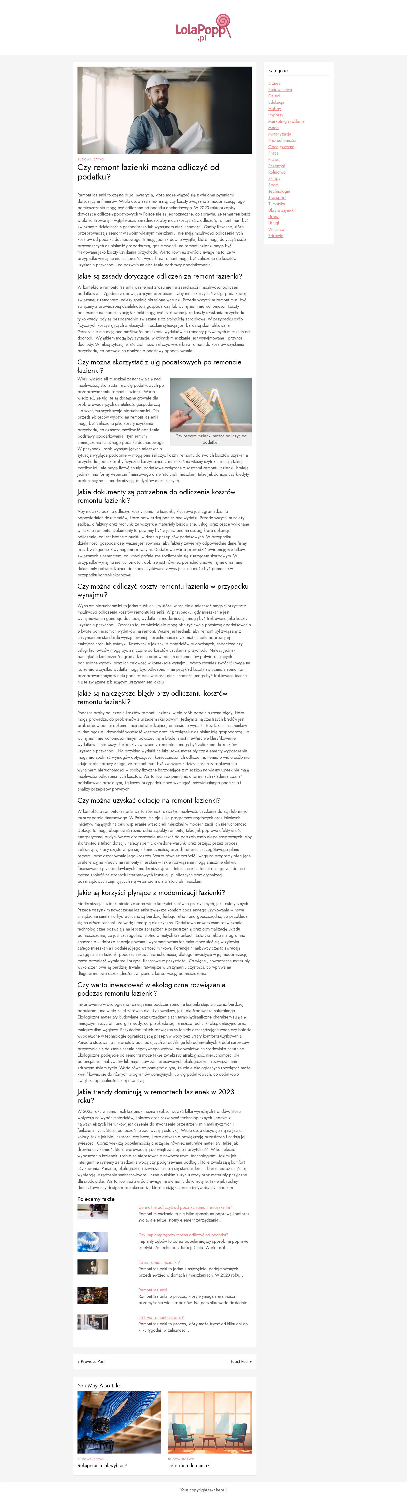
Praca (273, 153)
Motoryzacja (279, 134)
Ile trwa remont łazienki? (161, 1317)
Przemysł (276, 166)
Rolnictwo (277, 172)
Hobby (274, 109)
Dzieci (274, 96)
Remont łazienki (152, 1290)
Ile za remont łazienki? (159, 1262)
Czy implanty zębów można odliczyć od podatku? (183, 1235)
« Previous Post (91, 1361)
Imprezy (275, 115)
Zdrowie (275, 236)
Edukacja (276, 102)
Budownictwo (90, 159)
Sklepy (274, 179)
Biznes (274, 83)
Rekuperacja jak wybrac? (102, 1465)
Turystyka (276, 204)
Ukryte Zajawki (281, 210)
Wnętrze (276, 229)
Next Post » (241, 1361)
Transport (277, 198)
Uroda (273, 217)
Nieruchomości (282, 140)
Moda (273, 128)
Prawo (274, 159)
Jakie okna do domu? (189, 1465)
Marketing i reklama (286, 121)
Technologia (279, 191)
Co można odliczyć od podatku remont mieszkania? (185, 1207)
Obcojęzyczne (281, 147)
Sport (273, 185)
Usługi (273, 223)
